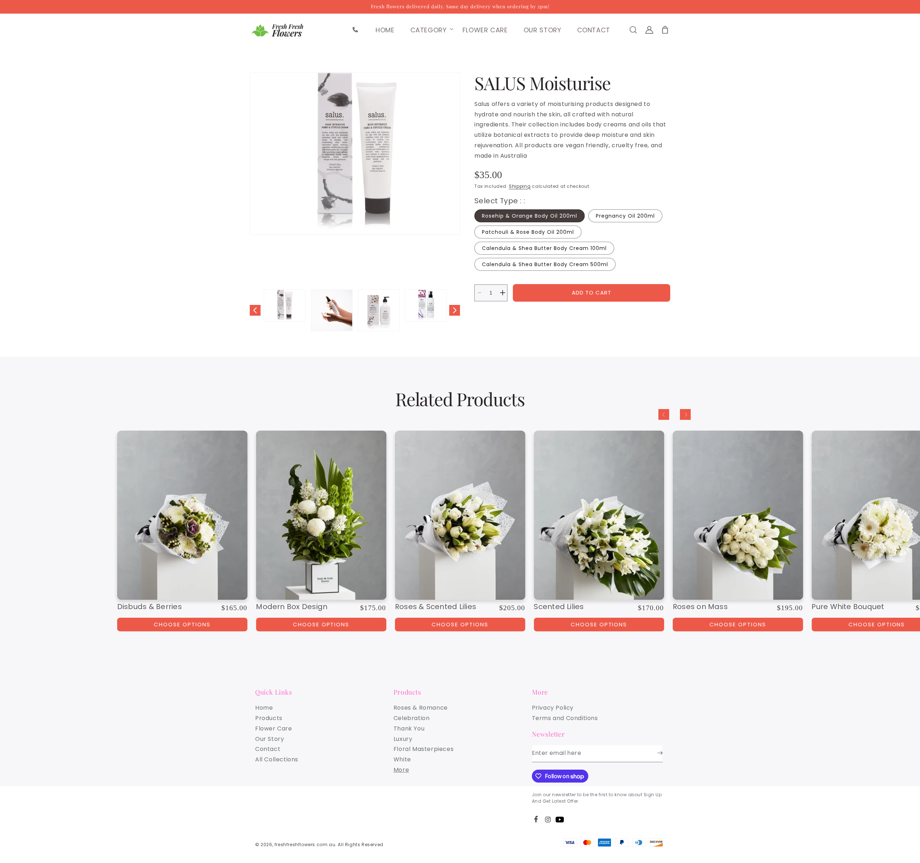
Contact (267, 749)
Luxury (403, 739)
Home (264, 708)
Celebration (412, 718)
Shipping (520, 186)
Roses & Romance (421, 708)
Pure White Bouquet (847, 606)
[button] (428, 30)
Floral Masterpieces (424, 749)
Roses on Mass (700, 606)
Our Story (269, 739)
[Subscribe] (655, 753)
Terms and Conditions (565, 718)
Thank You (409, 728)
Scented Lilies (559, 606)
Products (268, 718)
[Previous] (663, 414)
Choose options (321, 624)
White (402, 759)
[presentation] (355, 153)
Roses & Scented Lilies (435, 606)
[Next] (685, 414)
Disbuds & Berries (149, 606)
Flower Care (273, 728)
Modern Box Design (291, 606)
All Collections (276, 759)
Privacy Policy (553, 708)
